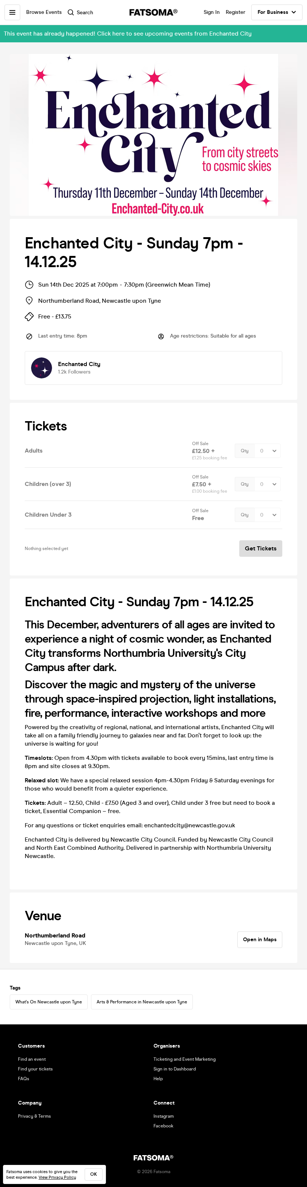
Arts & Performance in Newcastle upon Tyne (142, 1002)
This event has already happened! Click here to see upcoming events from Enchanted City (128, 33)
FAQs (23, 1078)
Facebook (163, 1126)
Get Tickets (261, 548)
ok (93, 1174)
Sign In (212, 12)
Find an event (32, 1059)
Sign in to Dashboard (175, 1069)
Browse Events (44, 12)
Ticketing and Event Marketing (185, 1059)
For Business (273, 12)
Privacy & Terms (34, 1116)
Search (85, 12)
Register (235, 12)
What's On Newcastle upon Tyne (48, 1002)
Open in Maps (260, 939)
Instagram (164, 1116)
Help (158, 1078)
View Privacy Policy (57, 1177)
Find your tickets (35, 1069)
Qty (245, 450)
